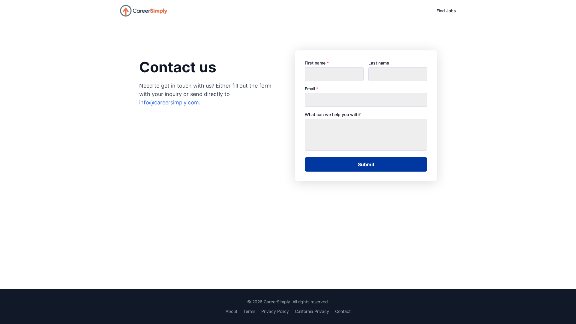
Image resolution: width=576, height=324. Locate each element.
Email (311, 88)
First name (317, 62)
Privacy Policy (275, 311)
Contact (343, 311)
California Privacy (312, 311)
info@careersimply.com (169, 102)
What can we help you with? (333, 114)
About (231, 311)
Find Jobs (446, 10)
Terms (249, 311)
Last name (378, 62)
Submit (366, 164)
